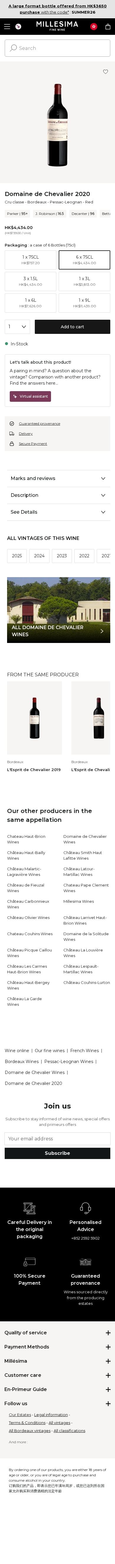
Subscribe (57, 1153)
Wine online (17, 1050)
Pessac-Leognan (66, 202)
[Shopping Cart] (107, 26)
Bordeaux (37, 202)
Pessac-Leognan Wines (68, 1061)
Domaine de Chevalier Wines (35, 1072)
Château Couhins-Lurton (86, 982)
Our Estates (20, 1414)
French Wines (84, 1050)
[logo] (57, 26)
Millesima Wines (78, 901)
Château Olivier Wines (28, 917)
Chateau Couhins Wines (29, 933)
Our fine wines (50, 1050)
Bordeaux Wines (22, 1061)
